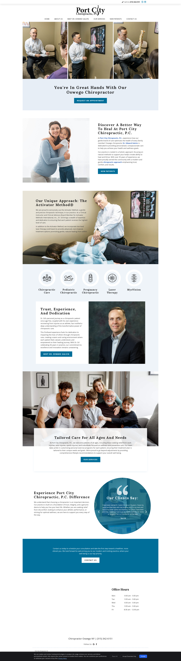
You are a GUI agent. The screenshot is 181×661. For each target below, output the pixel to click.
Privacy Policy (62, 658)
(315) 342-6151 (135, 2)
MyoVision (134, 289)
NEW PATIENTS (108, 171)
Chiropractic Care (46, 291)
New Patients (116, 19)
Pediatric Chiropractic (68, 291)
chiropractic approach (112, 162)
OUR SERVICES (90, 459)
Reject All (114, 656)
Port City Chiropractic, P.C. (111, 138)
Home (46, 19)
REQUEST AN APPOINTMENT (90, 100)
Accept (143, 656)
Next (145, 511)
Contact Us (131, 19)
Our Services (99, 19)
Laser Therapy (112, 291)
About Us (58, 19)
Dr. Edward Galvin (130, 143)
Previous (99, 511)
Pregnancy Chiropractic (90, 291)
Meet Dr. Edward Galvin (78, 19)
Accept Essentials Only (129, 656)
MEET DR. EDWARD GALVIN (56, 354)
